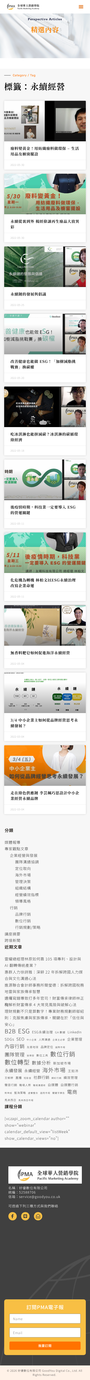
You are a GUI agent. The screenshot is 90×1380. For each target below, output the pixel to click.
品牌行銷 (23, 914)
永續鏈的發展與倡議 (28, 294)
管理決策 (23, 881)
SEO (20, 1039)
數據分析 (41, 1062)
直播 (18, 1078)
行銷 (14, 907)
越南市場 (45, 1092)
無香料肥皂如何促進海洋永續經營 (40, 652)
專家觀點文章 (16, 848)
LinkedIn (75, 1032)
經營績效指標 (27, 894)
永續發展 (13, 1070)
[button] (81, 6)
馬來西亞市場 (25, 1100)
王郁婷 (9, 1078)
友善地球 (33, 1047)
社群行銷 (41, 1077)
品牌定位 (47, 1047)
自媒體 (53, 1084)
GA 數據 (60, 1032)
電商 (72, 1091)
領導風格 (23, 901)
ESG (24, 1031)
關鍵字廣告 (58, 1092)
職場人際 (25, 1085)
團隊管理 (15, 1054)
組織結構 (23, 888)
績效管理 (71, 1077)
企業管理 (74, 1039)
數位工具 (42, 1055)
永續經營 (32, 1070)
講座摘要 (13, 933)
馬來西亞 (10, 1100)
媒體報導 (13, 842)
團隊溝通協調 (27, 861)
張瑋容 (30, 1055)
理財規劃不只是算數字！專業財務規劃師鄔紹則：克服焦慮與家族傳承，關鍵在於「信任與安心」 (44, 1017)
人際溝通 (44, 1039)
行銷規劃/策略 (28, 927)
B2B (10, 1031)
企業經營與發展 (24, 855)
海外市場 (23, 874)
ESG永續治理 (42, 1032)
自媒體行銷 (69, 1084)
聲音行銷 (11, 1085)
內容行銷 (15, 1046)
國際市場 (60, 1047)
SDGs (9, 1039)
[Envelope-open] (38, 1216)
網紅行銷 (56, 1077)
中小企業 (32, 1039)
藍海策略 (20, 1093)
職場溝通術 (39, 1085)
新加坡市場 (62, 1063)
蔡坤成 (8, 1092)
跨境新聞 (13, 940)
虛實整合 (33, 1092)
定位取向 (23, 868)
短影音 (27, 1077)
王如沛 (73, 1070)
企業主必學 (59, 1039)
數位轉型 (17, 1062)
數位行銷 (23, 920)
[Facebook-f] (12, 1216)
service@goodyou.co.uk (39, 1196)
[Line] (25, 1216)
